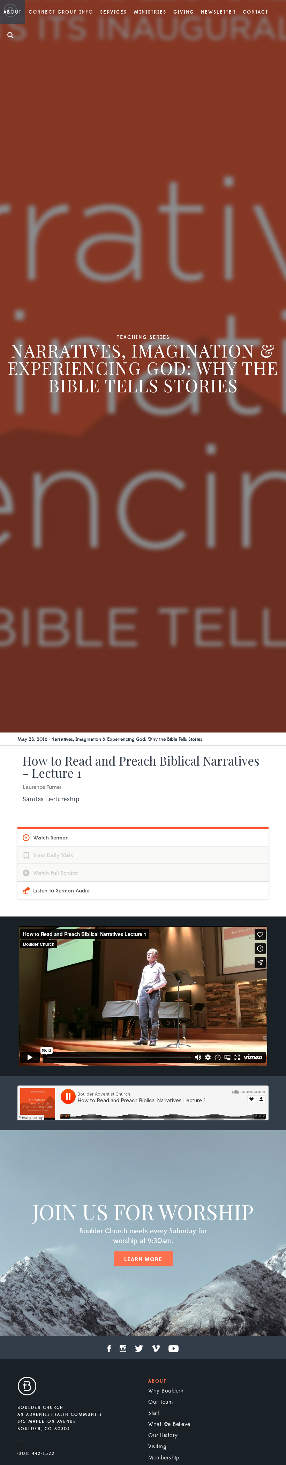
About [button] (12, 12)
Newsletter (218, 12)
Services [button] (113, 12)
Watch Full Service (55, 872)
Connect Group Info (61, 12)
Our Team (160, 1401)
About (157, 1381)
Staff (154, 1413)
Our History (163, 1435)
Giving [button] (183, 12)
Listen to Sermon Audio (61, 890)
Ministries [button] (150, 12)
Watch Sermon (51, 837)
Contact (255, 12)
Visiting (157, 1446)
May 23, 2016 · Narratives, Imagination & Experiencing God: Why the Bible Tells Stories (109, 739)
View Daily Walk (53, 855)
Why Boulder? (165, 1390)
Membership (163, 1457)
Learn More (143, 1259)
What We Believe (169, 1424)
